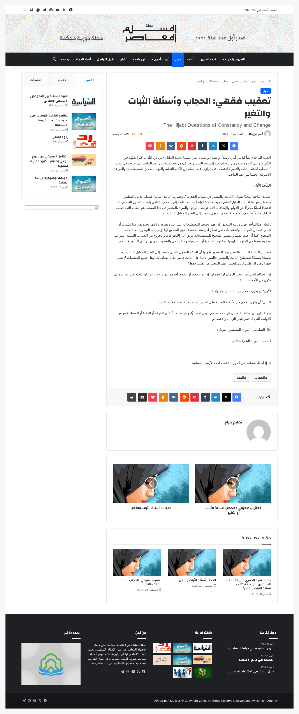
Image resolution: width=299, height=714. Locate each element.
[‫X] (223, 146)
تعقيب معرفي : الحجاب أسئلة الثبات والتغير (140, 582)
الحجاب (259, 377)
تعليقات (35, 80)
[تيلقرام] (122, 671)
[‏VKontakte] (171, 146)
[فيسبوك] (234, 146)
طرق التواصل (105, 59)
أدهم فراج (257, 134)
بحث (66, 59)
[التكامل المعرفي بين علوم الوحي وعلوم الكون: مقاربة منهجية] (84, 160)
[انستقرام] (127, 671)
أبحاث (190, 59)
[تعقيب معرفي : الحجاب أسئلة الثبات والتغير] (137, 562)
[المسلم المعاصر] (149, 33)
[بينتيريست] (192, 146)
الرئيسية (262, 81)
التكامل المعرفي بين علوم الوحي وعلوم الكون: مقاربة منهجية (49, 161)
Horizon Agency (267, 700)
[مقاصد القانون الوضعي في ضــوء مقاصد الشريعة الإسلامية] (84, 121)
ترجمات (140, 59)
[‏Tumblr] (202, 146)
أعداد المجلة (83, 59)
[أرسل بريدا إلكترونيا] (250, 134)
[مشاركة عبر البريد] (142, 397)
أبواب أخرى (161, 59)
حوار (178, 59)
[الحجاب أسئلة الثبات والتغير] (192, 562)
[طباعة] (131, 397)
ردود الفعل (60, 137)
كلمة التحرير (208, 59)
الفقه (240, 377)
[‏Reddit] (181, 146)
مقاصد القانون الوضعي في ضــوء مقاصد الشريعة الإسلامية (49, 120)
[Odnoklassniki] (160, 146)
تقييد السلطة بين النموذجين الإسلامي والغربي (49, 98)
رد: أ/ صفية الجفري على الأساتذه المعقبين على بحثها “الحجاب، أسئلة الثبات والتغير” (248, 584)
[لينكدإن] (213, 146)
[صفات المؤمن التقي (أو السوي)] (162, 660)
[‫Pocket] (150, 146)
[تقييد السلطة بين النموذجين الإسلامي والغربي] (84, 102)
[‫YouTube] (133, 671)
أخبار (123, 59)
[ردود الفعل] (84, 143)
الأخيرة (62, 80)
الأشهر (89, 80)
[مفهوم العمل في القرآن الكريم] (202, 672)
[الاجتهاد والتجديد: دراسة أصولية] (84, 184)
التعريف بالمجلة (235, 59)
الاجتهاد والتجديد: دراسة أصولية (51, 180)
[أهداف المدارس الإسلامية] (182, 672)
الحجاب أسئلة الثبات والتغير (197, 580)
